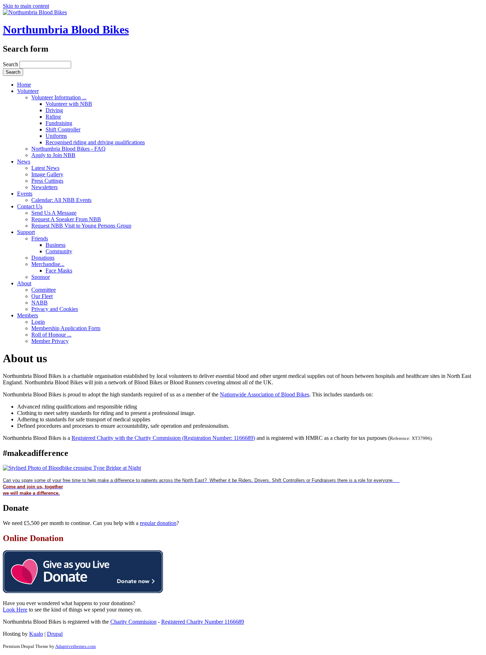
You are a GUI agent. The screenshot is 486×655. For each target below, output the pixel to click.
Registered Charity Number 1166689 (202, 622)
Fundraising (59, 123)
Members (27, 315)
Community (59, 251)
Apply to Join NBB (53, 155)
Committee (43, 290)
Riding (53, 117)
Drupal (55, 634)
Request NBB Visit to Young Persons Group (81, 226)
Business (55, 245)
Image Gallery (47, 174)
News (23, 161)
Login (38, 322)
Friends (39, 238)
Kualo (36, 634)
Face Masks (59, 270)
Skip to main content (26, 6)
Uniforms (56, 136)
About (24, 283)
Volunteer (28, 91)
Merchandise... (47, 264)
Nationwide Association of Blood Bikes (264, 394)
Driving (54, 110)
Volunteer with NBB (69, 104)
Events (24, 194)
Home (24, 85)
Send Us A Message (53, 213)
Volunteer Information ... (58, 97)
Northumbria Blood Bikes (66, 29)
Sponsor (40, 277)
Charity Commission (133, 622)
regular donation (158, 523)
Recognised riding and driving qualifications (95, 142)
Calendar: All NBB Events (61, 200)
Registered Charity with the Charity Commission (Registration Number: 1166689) (163, 438)
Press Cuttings (47, 181)
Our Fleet (42, 296)
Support (26, 232)
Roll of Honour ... (51, 335)
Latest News (45, 168)
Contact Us (29, 206)
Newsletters (44, 187)
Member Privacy (50, 341)
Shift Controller (63, 129)
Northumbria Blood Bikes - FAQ (68, 149)
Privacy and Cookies (54, 309)
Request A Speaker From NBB (66, 219)
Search (11, 64)
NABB (39, 303)
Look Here (15, 610)
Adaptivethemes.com (75, 646)
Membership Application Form (65, 328)
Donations (42, 258)
